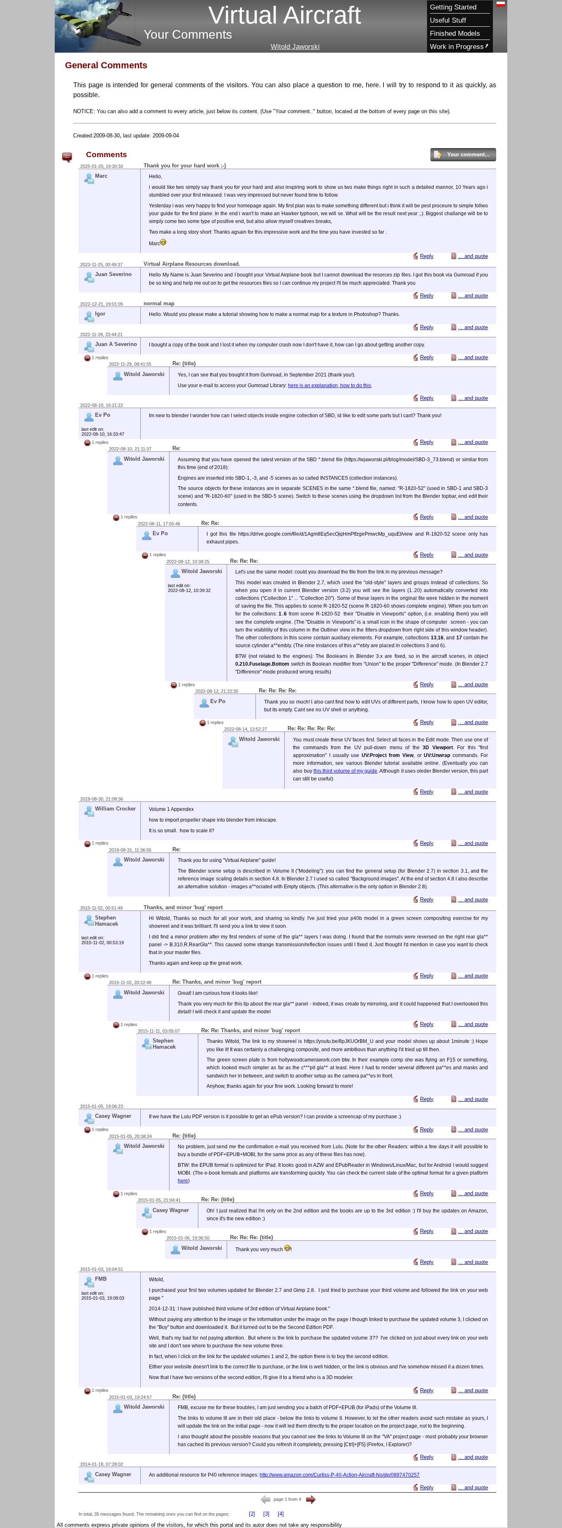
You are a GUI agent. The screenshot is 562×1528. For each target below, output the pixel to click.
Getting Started (453, 7)
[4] (281, 1514)
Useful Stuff (448, 20)
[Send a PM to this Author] (91, 181)
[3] (266, 1514)
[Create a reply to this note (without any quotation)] (415, 256)
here (183, 1181)
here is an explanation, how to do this (329, 385)
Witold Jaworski (295, 46)
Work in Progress (457, 46)
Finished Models (455, 33)
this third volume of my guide (346, 771)
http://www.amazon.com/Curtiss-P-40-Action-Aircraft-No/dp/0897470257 (340, 1475)
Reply (427, 256)
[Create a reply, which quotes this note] (454, 256)
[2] (252, 1514)
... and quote (473, 256)
